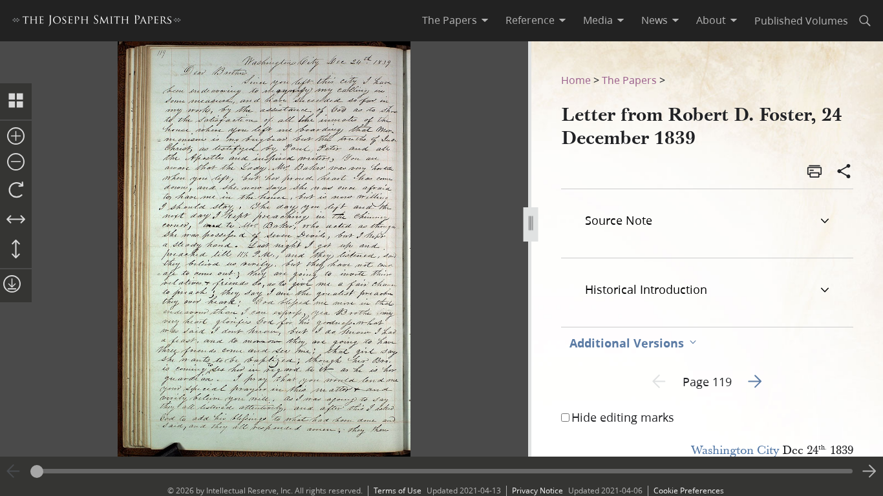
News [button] (654, 20)
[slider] (441, 471)
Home (576, 79)
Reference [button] (530, 20)
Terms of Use (397, 490)
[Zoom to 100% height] (15, 250)
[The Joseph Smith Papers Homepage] (97, 22)
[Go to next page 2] (869, 471)
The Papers (629, 79)
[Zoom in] (15, 137)
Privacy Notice (537, 490)
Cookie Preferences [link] (689, 490)
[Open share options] (844, 172)
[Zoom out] (15, 162)
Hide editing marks (622, 417)
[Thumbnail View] (15, 101)
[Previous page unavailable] (13, 471)
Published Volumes (801, 20)
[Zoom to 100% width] (15, 220)
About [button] (711, 20)
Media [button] (598, 20)
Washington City (735, 450)
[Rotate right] (15, 190)
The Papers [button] (449, 20)
